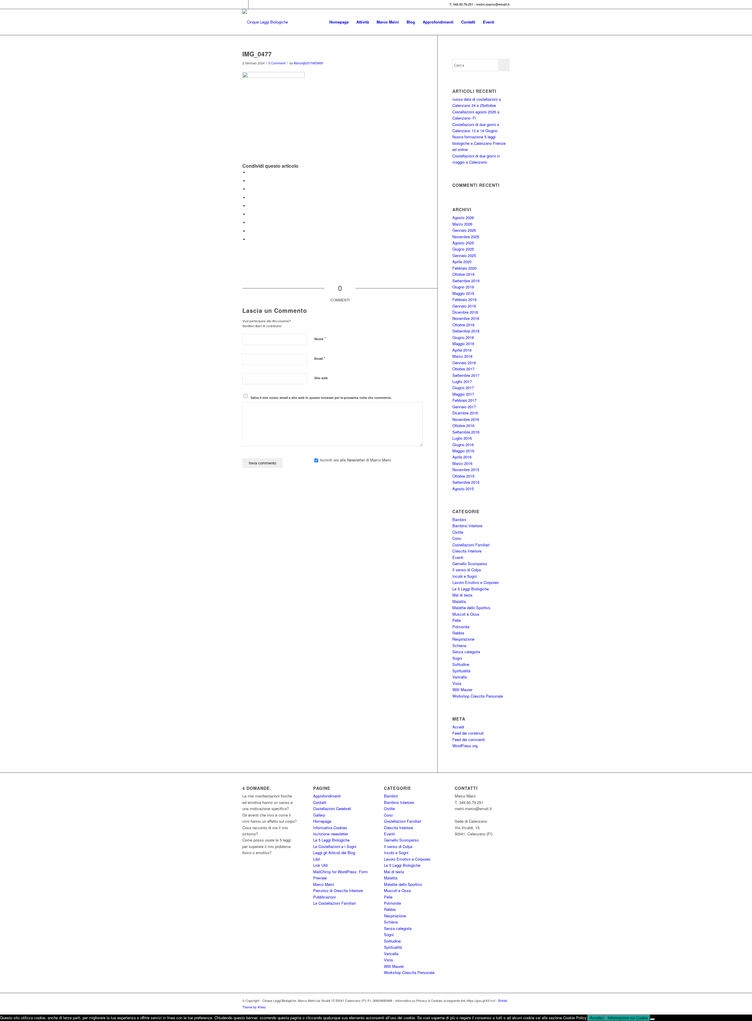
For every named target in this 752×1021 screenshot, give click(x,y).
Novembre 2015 (465, 469)
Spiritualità (461, 671)
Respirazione (463, 639)
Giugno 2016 (463, 444)
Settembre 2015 (465, 482)
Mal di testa (462, 595)
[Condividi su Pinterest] (249, 197)
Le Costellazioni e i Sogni (334, 846)
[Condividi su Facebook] (249, 172)
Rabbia (458, 633)
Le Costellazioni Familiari (334, 903)
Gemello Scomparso (469, 563)
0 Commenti (277, 63)
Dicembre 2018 (465, 312)
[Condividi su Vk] (249, 222)
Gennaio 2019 (464, 306)
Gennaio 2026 (464, 230)
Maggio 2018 (463, 343)
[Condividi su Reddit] (249, 231)
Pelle (456, 620)
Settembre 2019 (465, 280)
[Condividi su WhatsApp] (249, 189)
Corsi (456, 538)
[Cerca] (504, 22)
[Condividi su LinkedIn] (249, 206)
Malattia (459, 601)
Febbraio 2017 (464, 400)
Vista (456, 683)
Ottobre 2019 (463, 274)
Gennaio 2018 (464, 362)
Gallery (319, 815)
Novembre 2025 (465, 236)
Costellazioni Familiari (471, 545)
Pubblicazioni (324, 897)
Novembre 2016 (465, 419)
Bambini (459, 519)
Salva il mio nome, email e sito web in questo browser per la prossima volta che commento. (321, 397)
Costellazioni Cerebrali (332, 808)
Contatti (319, 802)
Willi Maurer (462, 689)
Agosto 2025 (463, 243)
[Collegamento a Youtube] (253, 4)
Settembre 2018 (465, 331)
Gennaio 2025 (464, 255)
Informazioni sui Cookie (628, 1018)
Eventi (457, 557)
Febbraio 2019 (464, 299)
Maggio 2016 (463, 451)
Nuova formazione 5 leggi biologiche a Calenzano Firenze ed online (479, 143)
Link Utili (320, 865)
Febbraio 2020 (464, 268)
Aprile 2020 (461, 261)
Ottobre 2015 (463, 476)
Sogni (457, 658)
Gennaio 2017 (464, 406)
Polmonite (460, 626)
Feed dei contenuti (468, 733)
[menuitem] (338, 22)
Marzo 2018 (462, 356)
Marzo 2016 (462, 463)
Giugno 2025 (463, 249)
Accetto (596, 1018)
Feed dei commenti (468, 739)
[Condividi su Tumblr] (249, 214)
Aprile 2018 (461, 350)
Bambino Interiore (467, 525)
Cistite (457, 532)
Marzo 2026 (462, 224)
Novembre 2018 (465, 318)
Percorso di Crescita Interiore (338, 890)
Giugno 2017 (463, 387)
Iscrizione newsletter (330, 834)
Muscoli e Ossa (465, 614)
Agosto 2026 (463, 217)
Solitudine (460, 664)
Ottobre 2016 (463, 425)
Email (319, 358)
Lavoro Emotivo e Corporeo (475, 582)
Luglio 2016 (462, 438)
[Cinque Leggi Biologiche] (265, 22)
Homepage (322, 821)
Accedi (458, 727)
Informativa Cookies (330, 827)
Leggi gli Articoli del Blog (334, 852)
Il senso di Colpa (466, 569)
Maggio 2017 (463, 394)
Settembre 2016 (465, 432)
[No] (652, 1019)
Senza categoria (466, 651)
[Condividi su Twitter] (249, 181)
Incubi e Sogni (464, 576)
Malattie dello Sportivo (471, 607)
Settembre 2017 (465, 375)
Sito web (321, 378)
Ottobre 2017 (463, 369)
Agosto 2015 (463, 488)
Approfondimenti (327, 796)
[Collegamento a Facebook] (244, 4)
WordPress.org (465, 745)
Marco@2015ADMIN (308, 63)
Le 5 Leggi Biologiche (470, 589)
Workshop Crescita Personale (477, 696)
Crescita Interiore (466, 551)
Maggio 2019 (463, 293)
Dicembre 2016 (465, 413)
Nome (320, 338)
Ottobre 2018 (463, 325)
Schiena (459, 645)
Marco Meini (323, 884)
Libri (316, 859)
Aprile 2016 (461, 457)
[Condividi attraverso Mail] (249, 239)
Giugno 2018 (463, 337)
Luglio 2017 (462, 381)
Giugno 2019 (463, 287)
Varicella (459, 677)
